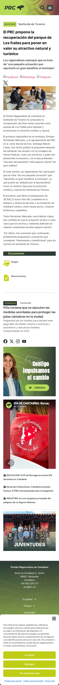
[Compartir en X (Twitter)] (5, 83)
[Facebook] (5, 341)
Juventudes (30, 612)
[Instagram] (18, 341)
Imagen (14, 262)
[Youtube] (24, 341)
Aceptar (29, 655)
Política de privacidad (33, 681)
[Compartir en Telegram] (44, 77)
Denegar (29, 664)
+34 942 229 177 (29, 583)
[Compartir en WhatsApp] (27, 77)
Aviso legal (50, 681)
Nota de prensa (18, 276)
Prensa (27, 606)
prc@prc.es (30, 587)
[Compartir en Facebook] (10, 77)
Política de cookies (13, 681)
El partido (27, 599)
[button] (54, 618)
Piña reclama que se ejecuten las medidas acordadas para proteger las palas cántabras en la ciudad (29, 312)
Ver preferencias (29, 673)
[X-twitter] (12, 341)
